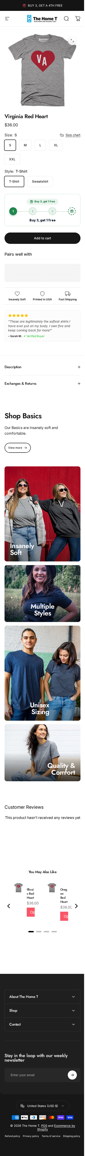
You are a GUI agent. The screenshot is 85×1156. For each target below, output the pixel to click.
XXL (12, 159)
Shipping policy (40, 1129)
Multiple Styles (41, 599)
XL (56, 145)
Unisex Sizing (39, 694)
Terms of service (59, 1123)
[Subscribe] (68, 1062)
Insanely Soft (22, 541)
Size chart (73, 135)
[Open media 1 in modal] (72, 40)
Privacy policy (39, 1123)
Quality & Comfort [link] (58, 752)
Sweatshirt (40, 181)
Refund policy (21, 1123)
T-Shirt (14, 181)
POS (42, 1113)
